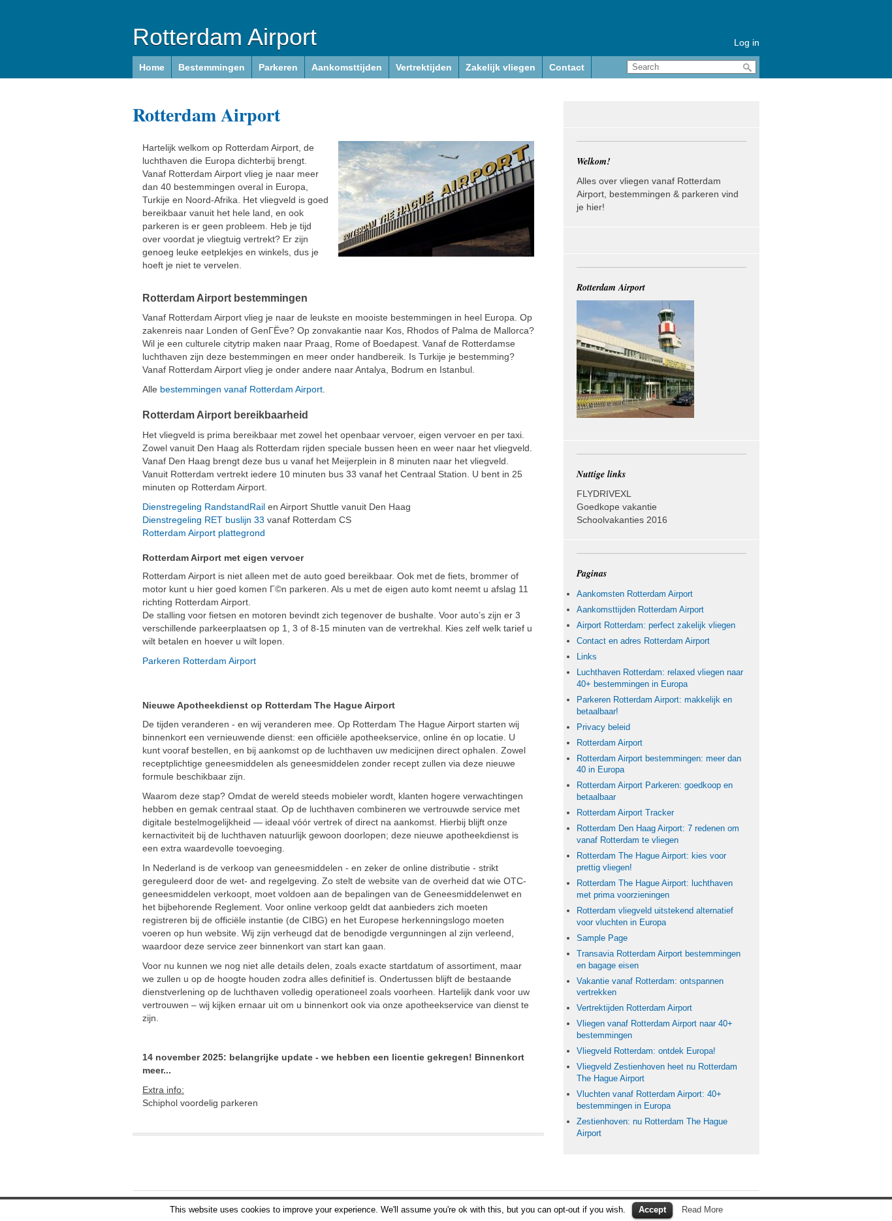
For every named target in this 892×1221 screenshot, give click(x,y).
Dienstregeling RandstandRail (203, 506)
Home (152, 67)
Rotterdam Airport (225, 37)
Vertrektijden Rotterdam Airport (634, 1008)
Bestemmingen (211, 67)
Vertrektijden (424, 67)
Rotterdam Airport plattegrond (203, 533)
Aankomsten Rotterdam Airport (635, 594)
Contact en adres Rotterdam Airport (643, 641)
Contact (566, 67)
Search (747, 67)
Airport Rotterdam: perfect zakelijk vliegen (656, 625)
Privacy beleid (603, 727)
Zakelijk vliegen (500, 67)
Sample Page (602, 938)
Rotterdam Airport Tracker (625, 812)
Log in (746, 42)
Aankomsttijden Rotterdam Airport (640, 609)
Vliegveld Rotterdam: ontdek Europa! (646, 1051)
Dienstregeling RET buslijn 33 (203, 520)
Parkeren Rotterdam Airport (199, 661)
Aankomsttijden (346, 67)
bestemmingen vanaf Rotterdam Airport (241, 389)
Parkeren (278, 67)
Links (587, 656)
